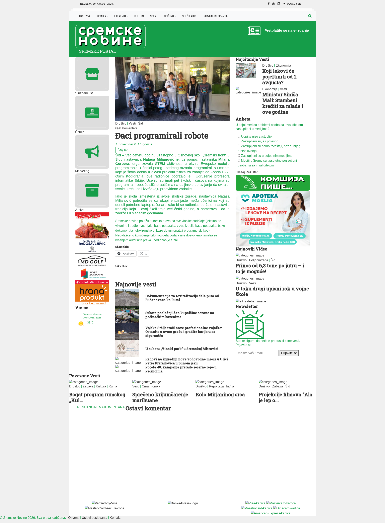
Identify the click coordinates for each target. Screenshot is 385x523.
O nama (73, 517)
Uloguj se (294, 3)
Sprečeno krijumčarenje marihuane (160, 397)
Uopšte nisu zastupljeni (257, 136)
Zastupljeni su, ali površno (259, 141)
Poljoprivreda (258, 260)
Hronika (101, 16)
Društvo (168, 16)
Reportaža (216, 386)
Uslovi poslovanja (94, 517)
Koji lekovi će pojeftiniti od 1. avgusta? (279, 77)
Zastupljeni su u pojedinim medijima (266, 155)
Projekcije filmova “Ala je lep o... (285, 397)
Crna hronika (151, 386)
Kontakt (115, 517)
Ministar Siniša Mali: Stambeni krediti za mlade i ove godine (282, 103)
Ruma (112, 386)
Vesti (132, 123)
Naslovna (84, 16)
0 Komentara (128, 128)
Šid (140, 123)
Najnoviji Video (251, 248)
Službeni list (190, 16)
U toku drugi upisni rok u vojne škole (272, 291)
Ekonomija (120, 16)
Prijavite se (289, 353)
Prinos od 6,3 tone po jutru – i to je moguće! (270, 268)
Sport (153, 16)
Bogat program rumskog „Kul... (97, 397)
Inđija (230, 386)
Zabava (88, 386)
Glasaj (240, 172)
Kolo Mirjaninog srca (220, 394)
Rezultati (252, 172)
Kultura (139, 16)
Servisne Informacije (216, 16)
